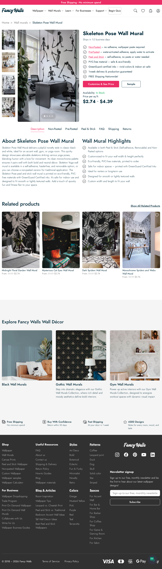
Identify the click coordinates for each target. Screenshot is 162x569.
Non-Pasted (95, 47)
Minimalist (74, 473)
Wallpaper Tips (43, 501)
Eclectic (73, 464)
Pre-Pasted (94, 52)
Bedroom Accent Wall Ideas (50, 514)
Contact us (41, 459)
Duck (92, 459)
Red (71, 514)
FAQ (38, 450)
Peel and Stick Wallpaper (15, 464)
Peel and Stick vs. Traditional (50, 510)
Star (91, 478)
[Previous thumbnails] (8, 32)
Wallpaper (37, 10)
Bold (71, 455)
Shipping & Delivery (46, 464)
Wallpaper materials (46, 482)
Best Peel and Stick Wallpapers (45, 525)
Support (100, 10)
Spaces (94, 490)
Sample (131, 84)
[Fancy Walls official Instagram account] (117, 454)
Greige (73, 496)
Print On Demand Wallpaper (16, 505)
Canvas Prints (9, 459)
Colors (73, 490)
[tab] (37, 129)
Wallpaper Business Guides (16, 527)
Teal (71, 519)
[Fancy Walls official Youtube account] (143, 454)
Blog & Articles (46, 490)
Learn (68, 10)
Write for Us (8, 523)
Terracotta (74, 524)
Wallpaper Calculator (12, 482)
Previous (24, 75)
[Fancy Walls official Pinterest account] (134, 454)
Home (5, 23)
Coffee (93, 450)
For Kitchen (96, 538)
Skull (92, 469)
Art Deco (74, 450)
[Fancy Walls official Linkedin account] (152, 454)
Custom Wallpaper (11, 473)
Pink (71, 505)
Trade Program (9, 501)
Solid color (95, 473)
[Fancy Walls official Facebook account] (126, 454)
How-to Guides (43, 473)
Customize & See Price (101, 84)
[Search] (135, 11)
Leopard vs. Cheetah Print (49, 505)
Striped (93, 482)
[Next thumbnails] (8, 119)
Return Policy (42, 469)
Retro (72, 482)
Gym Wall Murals (122, 384)
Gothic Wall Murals (69, 384)
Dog (92, 464)
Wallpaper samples (11, 478)
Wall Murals (54, 10)
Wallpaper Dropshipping (14, 496)
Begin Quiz (115, 10)
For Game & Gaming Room (97, 531)
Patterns (95, 444)
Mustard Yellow (77, 501)
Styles (73, 444)
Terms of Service (50, 561)
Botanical (74, 459)
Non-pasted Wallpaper (13, 469)
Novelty (73, 478)
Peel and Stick (96, 57)
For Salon (95, 543)
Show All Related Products (145, 206)
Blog (38, 478)
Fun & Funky (76, 469)
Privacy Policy (72, 561)
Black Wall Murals (14, 384)
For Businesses (83, 10)
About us (40, 455)
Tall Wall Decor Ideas (46, 519)
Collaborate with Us (12, 518)
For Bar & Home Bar (95, 506)
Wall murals (21, 23)
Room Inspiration (44, 496)
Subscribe (134, 502)
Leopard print (97, 455)
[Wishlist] (143, 11)
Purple (72, 510)
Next (75, 75)
